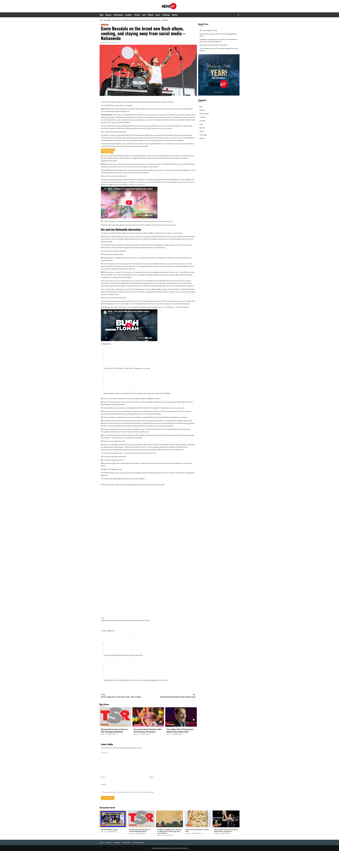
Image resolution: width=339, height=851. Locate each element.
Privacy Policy (126, 842)
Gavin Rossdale (126, 102)
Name (103, 777)
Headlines (128, 15)
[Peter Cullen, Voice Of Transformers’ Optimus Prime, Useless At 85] (181, 717)
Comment (104, 753)
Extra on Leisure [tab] (108, 150)
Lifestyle (137, 15)
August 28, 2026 (112, 734)
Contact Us (108, 842)
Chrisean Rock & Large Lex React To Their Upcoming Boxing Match (114, 730)
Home (101, 15)
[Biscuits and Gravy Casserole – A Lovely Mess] (197, 819)
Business (108, 15)
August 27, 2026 (177, 734)
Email (151, 777)
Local (144, 15)
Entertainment (118, 15)
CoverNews (175, 848)
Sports (158, 15)
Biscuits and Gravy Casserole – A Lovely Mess (213, 45)
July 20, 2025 (112, 42)
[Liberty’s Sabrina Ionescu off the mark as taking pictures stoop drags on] (226, 819)
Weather (175, 15)
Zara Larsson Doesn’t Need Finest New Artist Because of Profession (147, 730)
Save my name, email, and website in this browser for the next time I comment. (128, 792)
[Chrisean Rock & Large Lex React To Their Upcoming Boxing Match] (115, 717)
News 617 (104, 42)
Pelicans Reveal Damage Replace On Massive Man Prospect (178, 696)
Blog (201, 106)
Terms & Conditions (138, 842)
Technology (166, 15)
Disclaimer (117, 842)
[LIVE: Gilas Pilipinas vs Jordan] (113, 819)
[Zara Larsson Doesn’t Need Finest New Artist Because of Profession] (148, 717)
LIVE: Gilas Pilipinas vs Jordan (208, 30)
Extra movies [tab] (107, 152)
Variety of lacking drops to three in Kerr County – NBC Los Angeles (121, 696)
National (150, 15)
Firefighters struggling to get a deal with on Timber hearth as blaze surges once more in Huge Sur (218, 40)
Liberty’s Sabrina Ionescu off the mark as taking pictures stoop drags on (219, 49)
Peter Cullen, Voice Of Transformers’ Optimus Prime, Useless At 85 (180, 730)
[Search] (238, 14)
